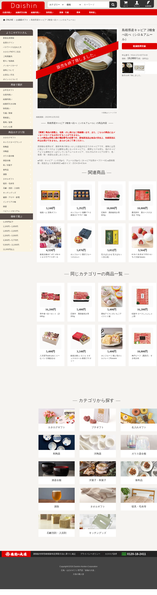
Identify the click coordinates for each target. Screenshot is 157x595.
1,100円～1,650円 (10, 226)
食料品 (6, 170)
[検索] (113, 5)
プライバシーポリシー (90, 554)
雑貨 (5, 206)
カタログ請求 (111, 554)
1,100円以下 (8, 222)
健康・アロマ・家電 (11, 197)
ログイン (137, 6)
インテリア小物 (9, 202)
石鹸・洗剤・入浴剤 (11, 188)
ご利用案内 (7, 56)
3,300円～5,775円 (10, 240)
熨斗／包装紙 (8, 61)
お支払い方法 (8, 75)
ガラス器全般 (8, 156)
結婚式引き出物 (9, 104)
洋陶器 (6, 151)
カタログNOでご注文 (12, 52)
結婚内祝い (35, 12)
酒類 (5, 174)
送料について (8, 70)
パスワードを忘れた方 (12, 47)
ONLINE (9, 20)
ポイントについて (10, 79)
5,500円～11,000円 (11, 245)
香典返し (92, 12)
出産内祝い (7, 12)
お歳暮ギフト (22, 20)
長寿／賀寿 (7, 122)
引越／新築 (7, 113)
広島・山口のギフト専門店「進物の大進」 (78, 570)
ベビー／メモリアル (11, 211)
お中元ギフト (8, 90)
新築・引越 (64, 12)
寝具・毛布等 (8, 183)
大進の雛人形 (78, 574)
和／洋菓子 (7, 165)
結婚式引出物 (21, 12)
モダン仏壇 (7, 127)
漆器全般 (6, 160)
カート (125, 6)
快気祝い (50, 12)
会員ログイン (8, 43)
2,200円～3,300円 (10, 236)
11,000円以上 (8, 249)
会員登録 (148, 6)
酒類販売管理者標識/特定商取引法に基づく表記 (54, 554)
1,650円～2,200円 (10, 231)
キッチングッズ (9, 193)
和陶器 (6, 147)
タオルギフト (8, 179)
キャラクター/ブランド (12, 142)
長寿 (78, 12)
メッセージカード (10, 65)
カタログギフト (9, 137)
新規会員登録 (8, 38)
